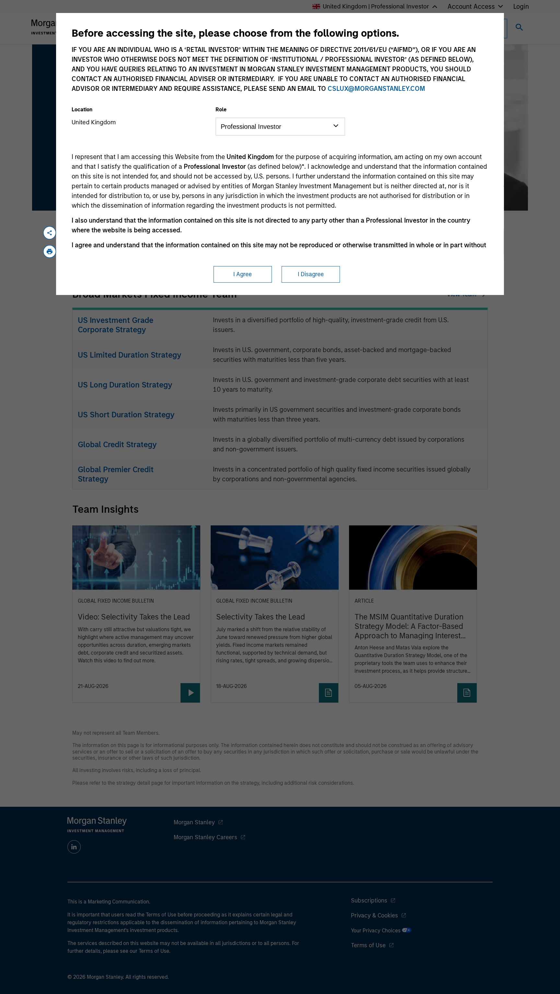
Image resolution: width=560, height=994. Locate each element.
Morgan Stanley (194, 822)
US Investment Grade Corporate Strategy (115, 324)
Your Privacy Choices (376, 930)
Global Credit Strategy (117, 444)
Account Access (471, 6)
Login (521, 6)
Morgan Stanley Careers (205, 837)
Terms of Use (368, 945)
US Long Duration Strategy (125, 384)
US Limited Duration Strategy (129, 355)
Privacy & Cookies (374, 915)
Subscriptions (369, 900)
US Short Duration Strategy (126, 414)
